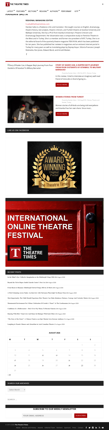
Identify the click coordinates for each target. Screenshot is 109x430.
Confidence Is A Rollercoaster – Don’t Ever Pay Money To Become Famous (32, 308)
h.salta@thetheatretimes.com (37, 24)
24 (15, 365)
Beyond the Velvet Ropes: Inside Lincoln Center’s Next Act (26, 282)
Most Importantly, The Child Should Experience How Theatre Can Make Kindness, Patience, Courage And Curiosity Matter (48, 298)
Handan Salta (72, 73)
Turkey (94, 73)
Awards (40, 428)
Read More (62, 85)
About (18, 428)
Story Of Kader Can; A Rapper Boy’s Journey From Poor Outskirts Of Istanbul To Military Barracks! (78, 67)
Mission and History (29, 428)
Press (74, 428)
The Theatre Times (21, 425)
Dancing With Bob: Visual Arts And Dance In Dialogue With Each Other (31, 314)
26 (43, 365)
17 (15, 360)
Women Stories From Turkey (70, 97)
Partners (60, 428)
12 (43, 355)
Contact (80, 428)
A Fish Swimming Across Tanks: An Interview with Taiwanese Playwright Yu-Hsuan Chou (37, 293)
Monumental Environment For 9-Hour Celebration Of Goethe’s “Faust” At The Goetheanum (38, 303)
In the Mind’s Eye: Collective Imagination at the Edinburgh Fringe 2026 (31, 277)
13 (56, 355)
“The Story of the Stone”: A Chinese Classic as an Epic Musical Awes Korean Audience (36, 319)
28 (69, 365)
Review (89, 73)
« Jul (9, 375)
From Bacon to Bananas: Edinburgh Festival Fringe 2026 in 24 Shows (30, 287)
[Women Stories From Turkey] (30, 109)
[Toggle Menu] (103, 4)
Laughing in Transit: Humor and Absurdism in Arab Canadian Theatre (31, 324)
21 (69, 360)
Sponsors (67, 428)
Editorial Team (50, 428)
